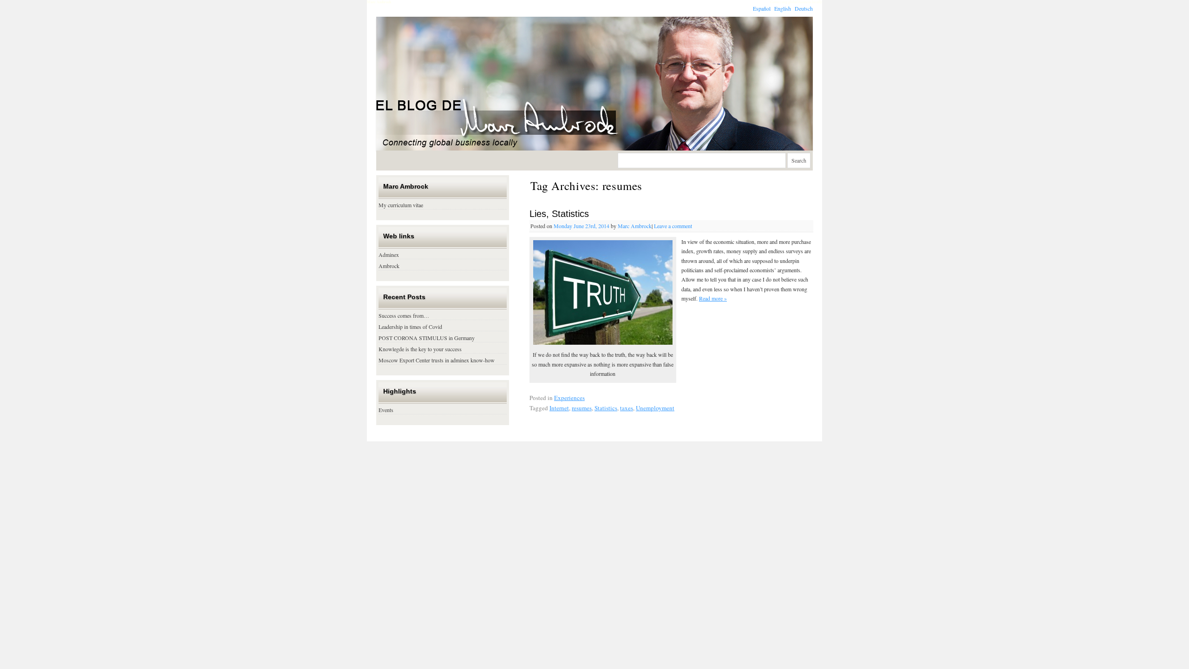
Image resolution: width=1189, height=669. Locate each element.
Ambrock (389, 265)
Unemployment (655, 408)
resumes (582, 408)
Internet (559, 408)
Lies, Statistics (559, 214)
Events (386, 409)
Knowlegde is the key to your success (420, 349)
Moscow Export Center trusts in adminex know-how (437, 360)
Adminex (389, 254)
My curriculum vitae (401, 205)
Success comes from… (404, 315)
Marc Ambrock (635, 226)
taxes (626, 408)
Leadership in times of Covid (410, 326)
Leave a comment (673, 226)
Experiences (569, 398)
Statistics (605, 408)
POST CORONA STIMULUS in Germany (427, 337)
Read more (713, 298)
